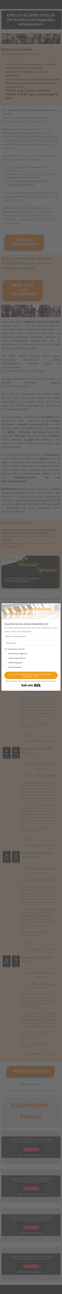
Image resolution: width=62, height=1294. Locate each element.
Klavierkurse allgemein (17, 653)
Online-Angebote (15, 663)
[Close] (56, 607)
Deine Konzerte (14, 667)
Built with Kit (31, 685)
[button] (31, 658)
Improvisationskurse (16, 658)
